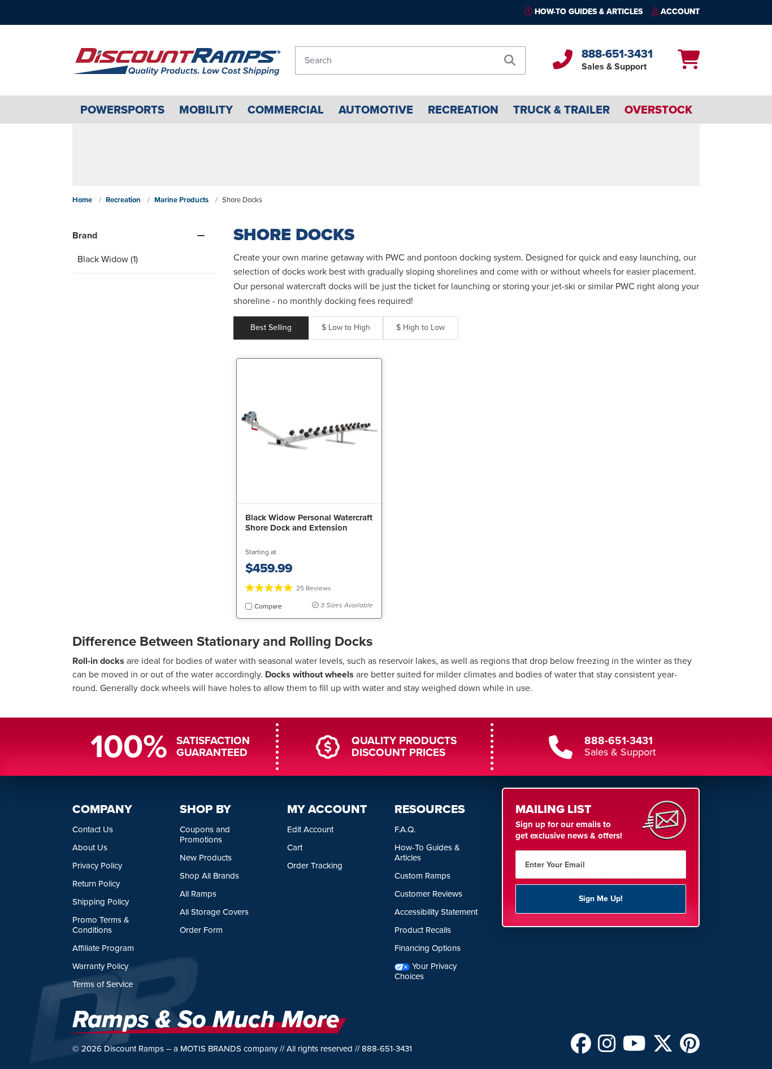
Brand (84, 235)
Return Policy (96, 883)
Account (680, 12)
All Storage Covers (214, 912)
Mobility (206, 109)
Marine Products (181, 199)
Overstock (658, 109)
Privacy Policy (97, 865)
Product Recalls (422, 930)
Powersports (122, 109)
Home (82, 199)
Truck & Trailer (561, 109)
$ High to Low (420, 327)
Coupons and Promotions (205, 834)
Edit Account (310, 829)
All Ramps (198, 894)
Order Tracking (314, 865)
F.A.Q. (404, 829)
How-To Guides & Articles (589, 12)
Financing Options (427, 948)
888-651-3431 (617, 53)
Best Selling (271, 327)
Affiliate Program (103, 948)
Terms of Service (102, 984)
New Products (206, 857)
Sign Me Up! (601, 899)
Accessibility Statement (436, 912)
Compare (268, 606)
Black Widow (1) (107, 259)
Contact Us (92, 829)
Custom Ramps (422, 876)
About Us (89, 847)
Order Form (201, 930)
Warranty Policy (100, 966)
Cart (294, 847)
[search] (510, 60)
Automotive (376, 109)
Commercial (286, 109)
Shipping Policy (100, 902)
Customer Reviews (428, 894)
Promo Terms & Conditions (100, 925)
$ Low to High (346, 327)
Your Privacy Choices (425, 971)
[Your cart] (689, 63)
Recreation (463, 109)
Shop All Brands (209, 876)
